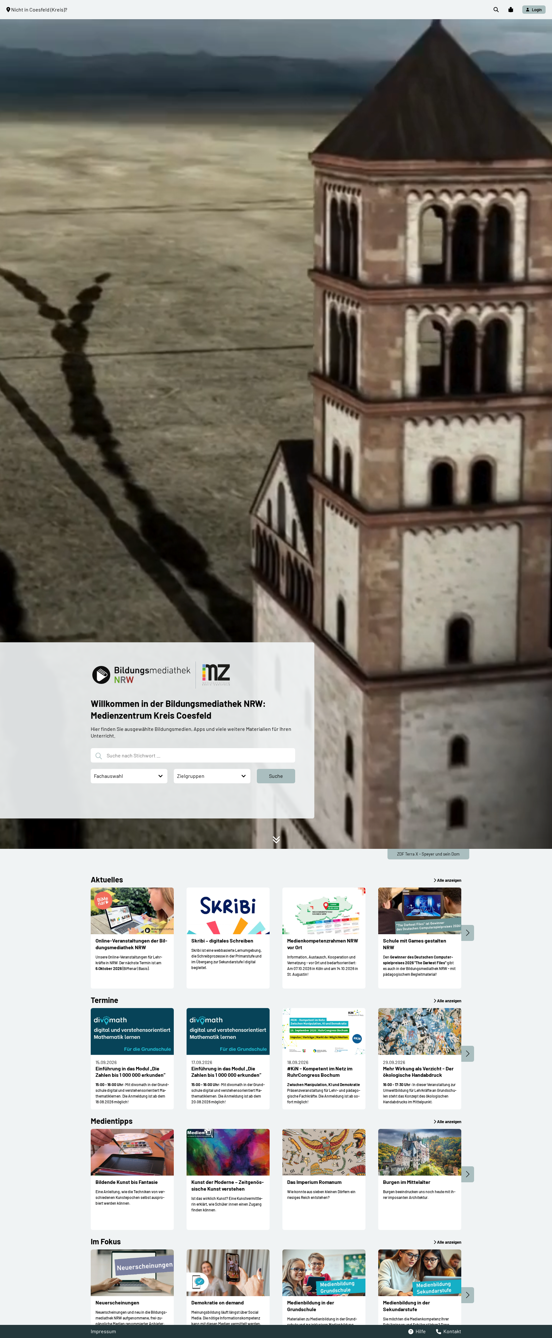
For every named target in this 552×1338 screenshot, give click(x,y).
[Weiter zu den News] (276, 841)
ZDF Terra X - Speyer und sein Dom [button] (428, 854)
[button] (496, 9)
